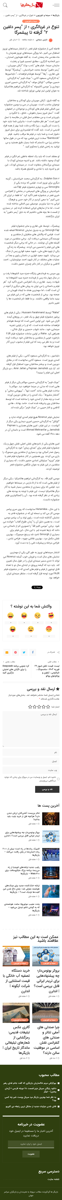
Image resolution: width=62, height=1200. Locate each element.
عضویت (31, 1154)
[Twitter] (24, 652)
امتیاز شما (55, 706)
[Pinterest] (15, 652)
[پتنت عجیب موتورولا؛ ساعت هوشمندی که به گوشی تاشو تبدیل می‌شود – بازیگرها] (50, 909)
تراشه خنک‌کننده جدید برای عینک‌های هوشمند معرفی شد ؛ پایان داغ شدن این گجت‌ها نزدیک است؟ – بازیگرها (21, 889)
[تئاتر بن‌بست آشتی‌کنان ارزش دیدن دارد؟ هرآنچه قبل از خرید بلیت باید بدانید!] (50, 818)
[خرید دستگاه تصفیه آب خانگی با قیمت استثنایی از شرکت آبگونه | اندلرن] (16, 956)
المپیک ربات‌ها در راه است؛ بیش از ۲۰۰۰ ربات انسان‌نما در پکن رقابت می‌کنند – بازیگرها (21, 852)
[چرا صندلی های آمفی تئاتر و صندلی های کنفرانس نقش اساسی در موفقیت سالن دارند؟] (45, 1013)
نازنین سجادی (41, 40)
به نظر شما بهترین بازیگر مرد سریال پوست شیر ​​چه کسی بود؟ (30, 1099)
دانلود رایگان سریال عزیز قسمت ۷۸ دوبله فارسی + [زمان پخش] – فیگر (30, 1090)
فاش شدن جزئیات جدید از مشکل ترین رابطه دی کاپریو (31, 1106)
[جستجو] (6, 5)
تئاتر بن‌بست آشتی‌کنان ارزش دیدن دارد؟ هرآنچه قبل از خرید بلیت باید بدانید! (23, 816)
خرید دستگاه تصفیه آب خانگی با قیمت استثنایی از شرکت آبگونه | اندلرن (16, 981)
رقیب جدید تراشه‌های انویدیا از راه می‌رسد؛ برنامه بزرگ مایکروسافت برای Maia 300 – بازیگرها (22, 870)
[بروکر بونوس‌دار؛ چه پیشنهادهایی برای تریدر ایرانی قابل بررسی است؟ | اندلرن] (50, 836)
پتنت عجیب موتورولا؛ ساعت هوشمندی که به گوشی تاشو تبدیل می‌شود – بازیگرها (22, 907)
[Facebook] (32, 652)
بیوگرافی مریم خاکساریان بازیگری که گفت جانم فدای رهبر (29, 1083)
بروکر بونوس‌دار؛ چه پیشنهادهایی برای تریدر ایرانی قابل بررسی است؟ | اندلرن (22, 834)
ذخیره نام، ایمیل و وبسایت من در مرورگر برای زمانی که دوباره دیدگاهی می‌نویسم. (30, 778)
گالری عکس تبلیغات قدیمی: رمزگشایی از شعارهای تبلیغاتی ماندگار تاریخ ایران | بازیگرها (16, 1039)
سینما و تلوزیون (31, 21)
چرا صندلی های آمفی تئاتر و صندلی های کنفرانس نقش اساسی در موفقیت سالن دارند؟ (46, 1039)
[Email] (6, 652)
